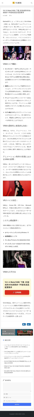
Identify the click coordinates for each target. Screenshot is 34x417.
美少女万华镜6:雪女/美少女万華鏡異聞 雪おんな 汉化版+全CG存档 (17, 362)
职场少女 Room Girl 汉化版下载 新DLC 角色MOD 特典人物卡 (17, 367)
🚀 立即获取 (17, 292)
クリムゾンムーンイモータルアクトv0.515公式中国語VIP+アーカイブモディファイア (17, 357)
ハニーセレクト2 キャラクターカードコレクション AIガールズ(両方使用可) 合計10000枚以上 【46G (17, 346)
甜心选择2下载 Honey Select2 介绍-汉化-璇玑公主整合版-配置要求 (17, 371)
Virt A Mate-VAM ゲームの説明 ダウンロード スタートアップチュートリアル (17, 352)
